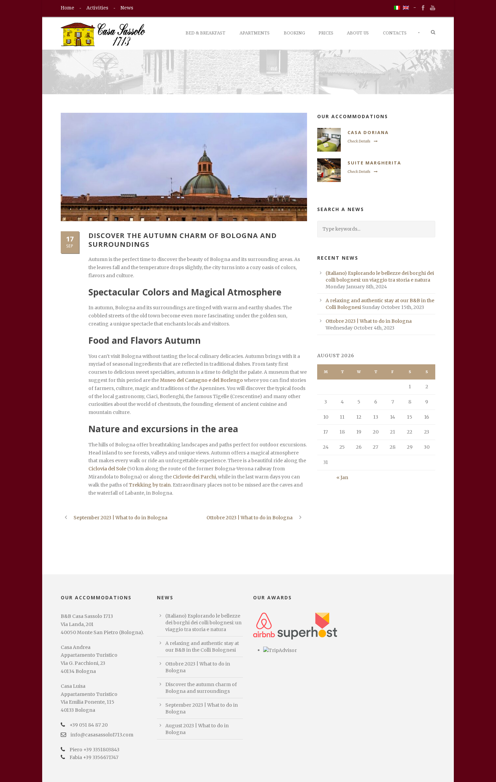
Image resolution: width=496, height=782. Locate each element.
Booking (294, 32)
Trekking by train (150, 485)
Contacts (395, 32)
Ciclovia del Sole (107, 469)
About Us (358, 32)
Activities (97, 7)
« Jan (342, 477)
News (126, 7)
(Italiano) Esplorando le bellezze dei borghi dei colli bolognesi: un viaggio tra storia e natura (203, 622)
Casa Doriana (368, 132)
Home (67, 7)
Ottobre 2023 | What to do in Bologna (369, 321)
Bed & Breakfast (205, 32)
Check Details (359, 141)
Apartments (255, 32)
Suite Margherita (374, 163)
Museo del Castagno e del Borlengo (202, 380)
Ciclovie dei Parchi (194, 477)
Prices (326, 32)
